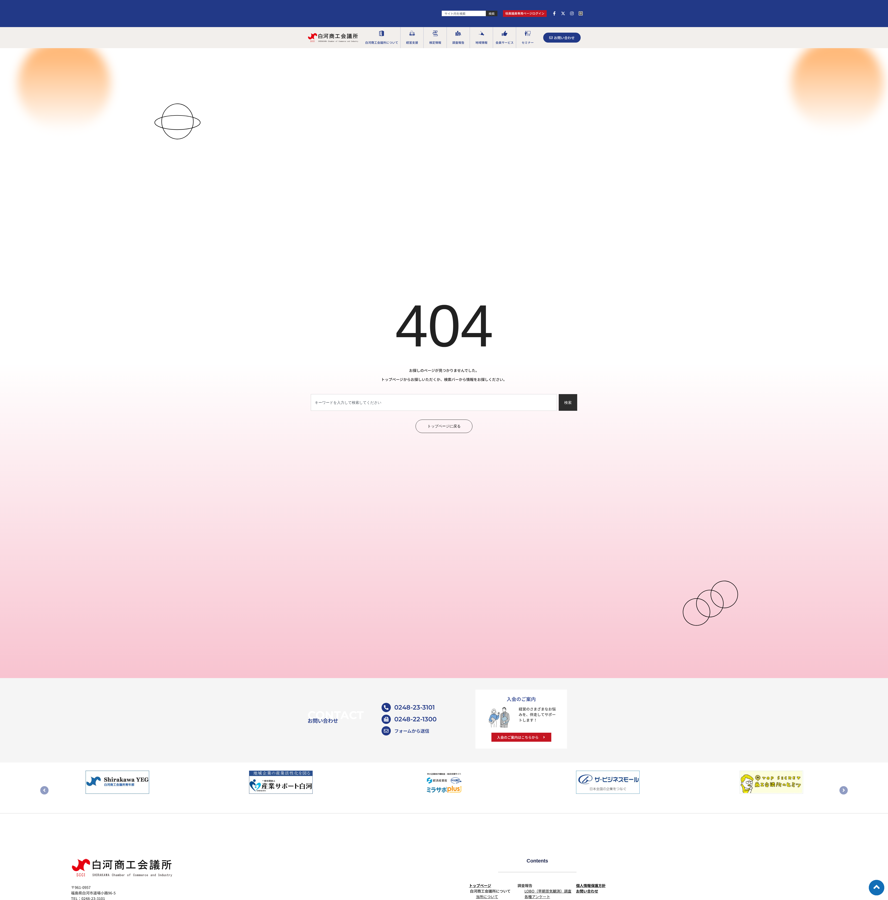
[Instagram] (572, 13)
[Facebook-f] (554, 13)
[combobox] (464, 13)
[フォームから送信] (386, 730)
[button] (382, 37)
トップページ (480, 885)
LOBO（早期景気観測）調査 (547, 891)
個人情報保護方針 (591, 885)
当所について (487, 896)
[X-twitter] (563, 13)
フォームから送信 (411, 731)
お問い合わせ (587, 891)
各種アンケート (537, 896)
